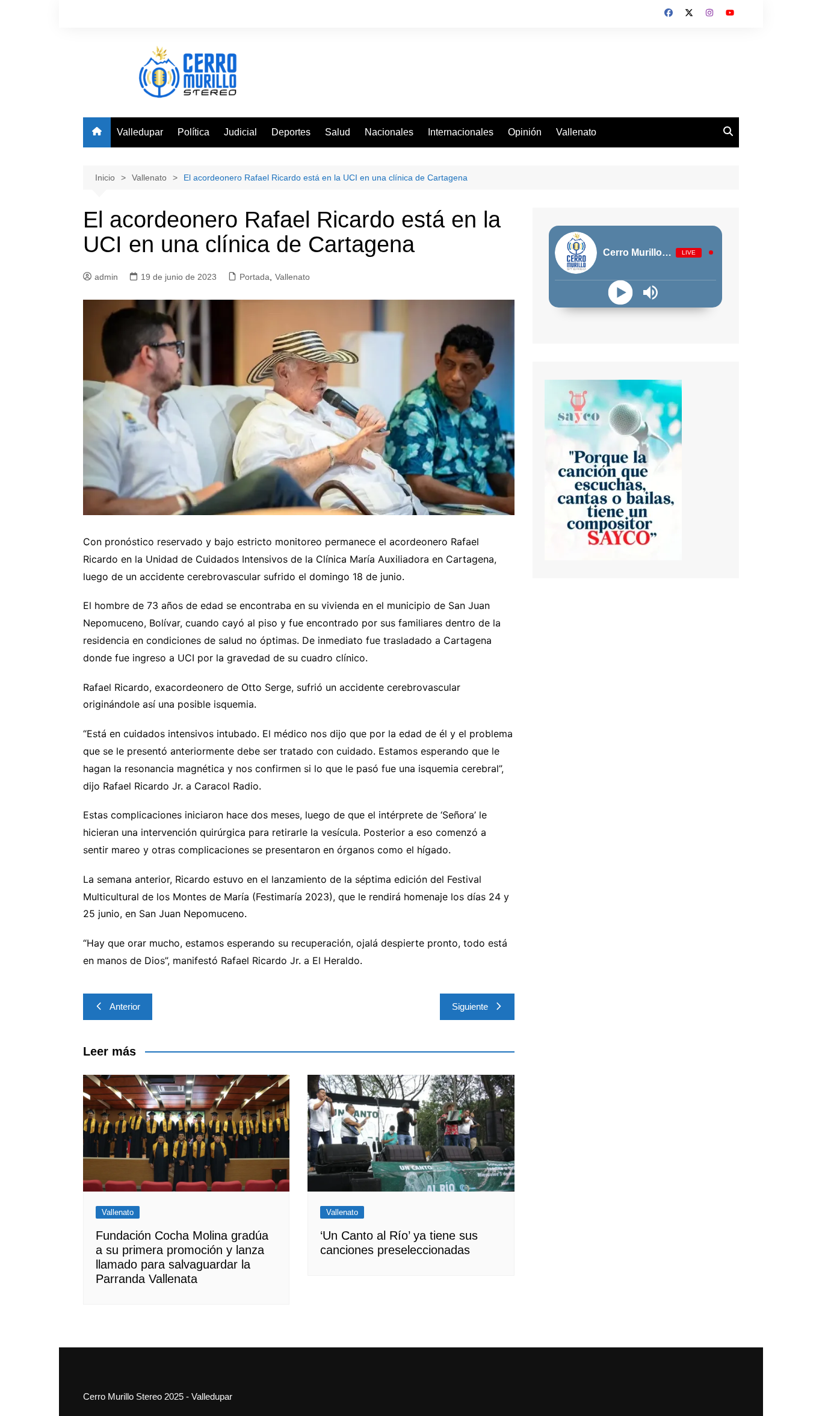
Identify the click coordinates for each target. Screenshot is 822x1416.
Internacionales (460, 132)
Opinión (525, 132)
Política (193, 132)
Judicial (240, 132)
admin (106, 277)
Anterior (125, 1006)
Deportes (291, 132)
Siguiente (470, 1006)
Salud (337, 132)
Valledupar (140, 132)
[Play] (620, 292)
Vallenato (576, 132)
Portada (254, 277)
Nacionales (389, 132)
